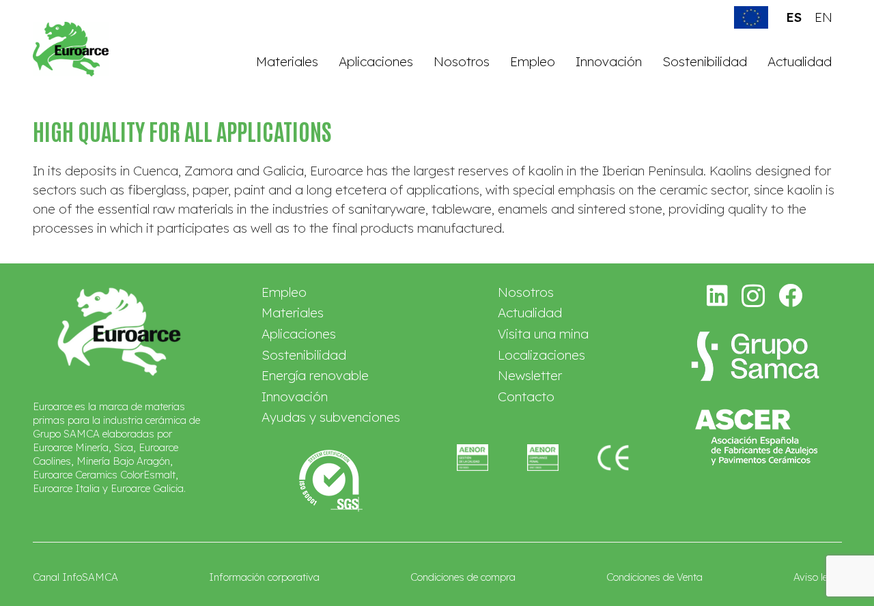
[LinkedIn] (718, 295)
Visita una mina (543, 334)
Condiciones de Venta (654, 577)
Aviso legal (817, 577)
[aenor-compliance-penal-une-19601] (543, 457)
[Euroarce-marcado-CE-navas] (613, 457)
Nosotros (526, 292)
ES (794, 17)
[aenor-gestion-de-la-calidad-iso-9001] (472, 457)
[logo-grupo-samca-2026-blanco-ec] (755, 356)
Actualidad (530, 312)
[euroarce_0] (71, 49)
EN (823, 17)
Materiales (293, 312)
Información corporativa (264, 577)
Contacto (526, 396)
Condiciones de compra (463, 577)
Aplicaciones (299, 334)
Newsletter (530, 375)
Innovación (295, 396)
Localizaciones (541, 355)
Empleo (284, 292)
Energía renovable (315, 375)
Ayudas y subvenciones (331, 417)
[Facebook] (790, 295)
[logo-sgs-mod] (331, 481)
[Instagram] (753, 296)
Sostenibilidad (304, 355)
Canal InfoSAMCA (75, 577)
